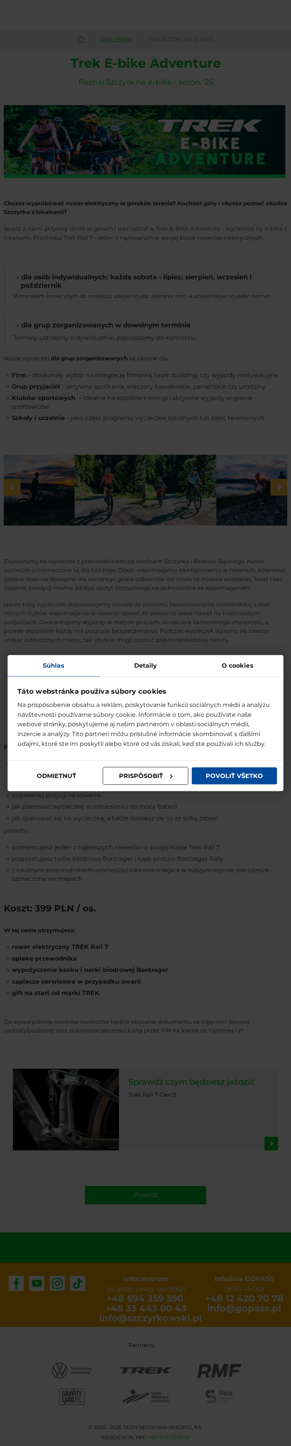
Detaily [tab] (145, 665)
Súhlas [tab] (53, 665)
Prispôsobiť (141, 775)
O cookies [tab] (237, 665)
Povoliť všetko (234, 775)
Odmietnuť (56, 775)
